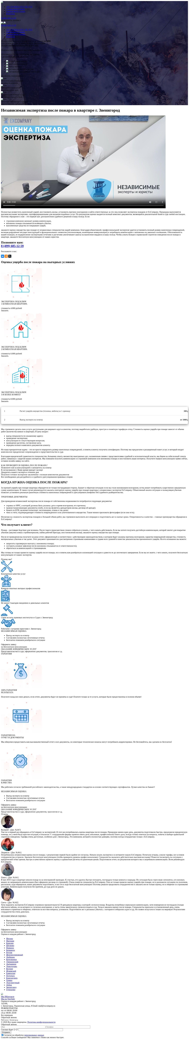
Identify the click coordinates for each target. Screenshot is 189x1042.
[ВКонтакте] (2, 256)
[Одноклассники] (6, 256)
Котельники (11, 959)
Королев (9, 943)
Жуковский (11, 971)
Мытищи (10, 941)
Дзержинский (12, 962)
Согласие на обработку (24, 1035)
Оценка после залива (15, 9)
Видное (9, 969)
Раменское (10, 973)
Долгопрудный (12, 983)
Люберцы (10, 957)
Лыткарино (11, 964)
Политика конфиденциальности (41, 1022)
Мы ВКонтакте (7, 996)
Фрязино (10, 948)
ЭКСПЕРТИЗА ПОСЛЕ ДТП (19, 7)
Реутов (9, 952)
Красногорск (11, 978)
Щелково (10, 945)
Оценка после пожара (15, 11)
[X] (9, 256)
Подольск (10, 976)
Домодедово (11, 966)
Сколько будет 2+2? (10, 1029)
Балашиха (10, 950)
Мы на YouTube (8, 999)
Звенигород (11, 987)
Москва (9, 938)
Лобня (9, 985)
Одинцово (10, 990)
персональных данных (34, 1035)
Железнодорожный (14, 955)
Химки (9, 980)
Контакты (10, 14)
